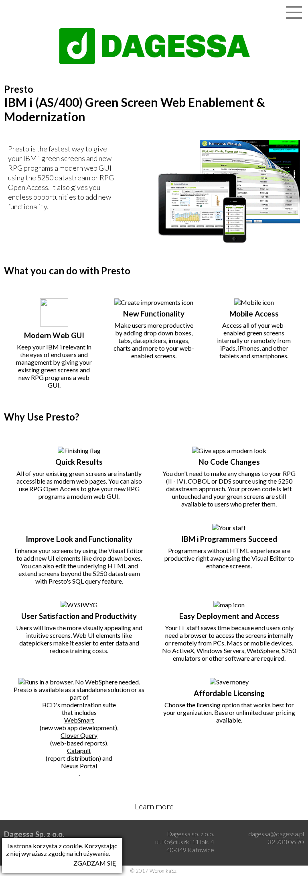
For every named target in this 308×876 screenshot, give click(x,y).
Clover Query (79, 735)
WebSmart (79, 720)
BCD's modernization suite (79, 705)
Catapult (79, 750)
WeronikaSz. (164, 871)
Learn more (154, 806)
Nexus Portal (79, 766)
